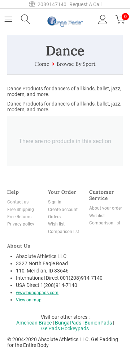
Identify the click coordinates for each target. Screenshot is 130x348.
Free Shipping (20, 209)
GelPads (50, 328)
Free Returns (19, 216)
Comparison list (63, 231)
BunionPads (98, 323)
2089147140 (50, 4)
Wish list (56, 224)
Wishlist (97, 215)
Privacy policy (20, 224)
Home (42, 64)
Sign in (54, 202)
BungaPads (68, 323)
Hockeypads (75, 328)
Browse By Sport (76, 64)
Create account (63, 209)
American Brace (34, 323)
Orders (54, 216)
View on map (29, 299)
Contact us (18, 202)
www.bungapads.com (37, 292)
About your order (105, 208)
